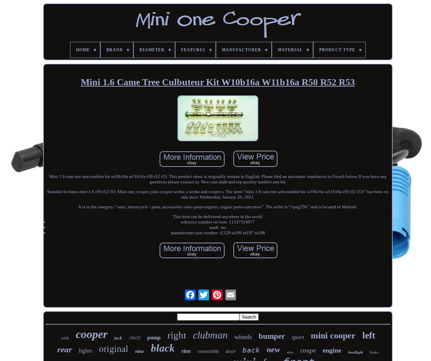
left (368, 335)
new (273, 349)
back (251, 350)
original (113, 349)
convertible (208, 351)
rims (186, 351)
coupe (308, 350)
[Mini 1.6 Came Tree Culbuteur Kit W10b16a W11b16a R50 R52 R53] (218, 119)
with (65, 337)
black (163, 348)
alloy (290, 352)
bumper (272, 336)
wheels (243, 336)
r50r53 (134, 338)
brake (374, 352)
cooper (91, 334)
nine (139, 351)
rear (64, 349)
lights (85, 351)
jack (118, 337)
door (231, 351)
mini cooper (333, 335)
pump (154, 337)
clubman (210, 334)
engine (332, 350)
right (176, 335)
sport (298, 337)
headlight (355, 352)
